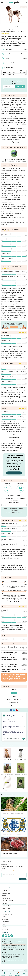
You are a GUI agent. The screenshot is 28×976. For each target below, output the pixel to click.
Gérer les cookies (22, 970)
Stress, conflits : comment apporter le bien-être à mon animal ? (13, 946)
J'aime (4, 871)
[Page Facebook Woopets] (3, 935)
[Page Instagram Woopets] (9, 935)
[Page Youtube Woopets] (11, 935)
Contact (4, 927)
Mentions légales (12, 970)
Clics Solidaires (6, 898)
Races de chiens (6, 890)
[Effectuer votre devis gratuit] (14, 465)
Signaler (16, 871)
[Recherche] (4, 2)
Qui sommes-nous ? (7, 914)
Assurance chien (6, 906)
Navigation (23, 7)
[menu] (2, 2)
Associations (5, 921)
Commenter (23, 879)
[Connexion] (26, 2)
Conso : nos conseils (7, 900)
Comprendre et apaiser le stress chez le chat (14, 960)
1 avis (25, 33)
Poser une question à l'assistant (11, 738)
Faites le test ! (14, 327)
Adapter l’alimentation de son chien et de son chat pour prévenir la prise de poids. (13, 951)
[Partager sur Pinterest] (17, 710)
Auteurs (4, 916)
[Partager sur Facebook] (11, 710)
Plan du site (5, 970)
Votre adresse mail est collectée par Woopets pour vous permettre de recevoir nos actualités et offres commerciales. (14, 89)
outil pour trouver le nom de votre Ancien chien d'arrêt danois (15, 600)
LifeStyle (4, 895)
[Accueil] (14, 2)
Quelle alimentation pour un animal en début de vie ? (12, 942)
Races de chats (6, 893)
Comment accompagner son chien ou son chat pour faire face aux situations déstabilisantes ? (13, 956)
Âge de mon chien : (14, 502)
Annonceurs (5, 919)
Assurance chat (6, 908)
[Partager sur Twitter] (14, 710)
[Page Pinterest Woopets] (6, 935)
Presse (3, 924)
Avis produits (5, 929)
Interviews (4, 903)
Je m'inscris (20, 86)
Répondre (9, 871)
